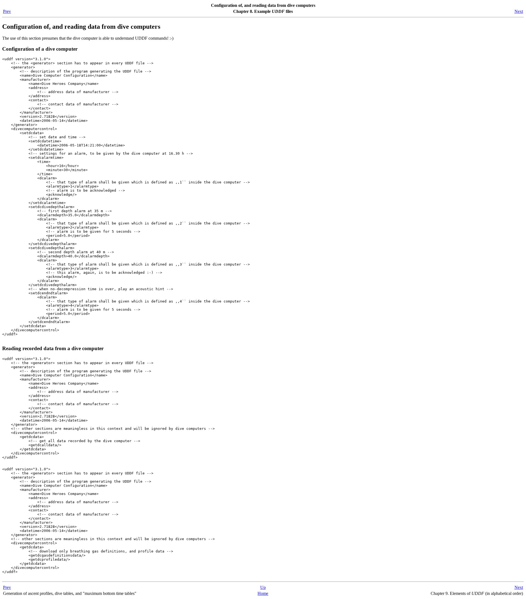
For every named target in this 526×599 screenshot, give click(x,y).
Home (263, 593)
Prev (7, 11)
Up (263, 587)
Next (518, 11)
